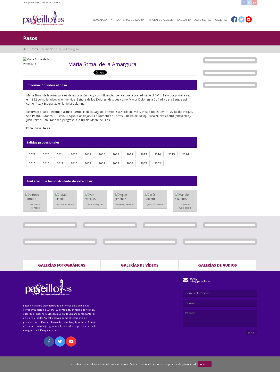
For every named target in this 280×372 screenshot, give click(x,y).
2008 (102, 163)
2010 (74, 163)
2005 (143, 163)
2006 (129, 163)
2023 (74, 154)
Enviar (251, 332)
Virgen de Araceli (160, 20)
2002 (157, 163)
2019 (116, 154)
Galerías (221, 20)
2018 (129, 154)
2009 (88, 163)
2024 (60, 154)
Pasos (34, 49)
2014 (185, 154)
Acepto (204, 364)
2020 (102, 154)
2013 (32, 163)
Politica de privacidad (51, 2)
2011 (60, 163)
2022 (88, 154)
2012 (46, 163)
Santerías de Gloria (130, 20)
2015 (171, 154)
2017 (143, 154)
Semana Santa (102, 20)
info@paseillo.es (31, 2)
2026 (46, 154)
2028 (32, 154)
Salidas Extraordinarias (194, 20)
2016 (157, 154)
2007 (116, 163)
